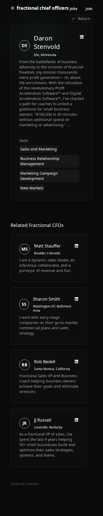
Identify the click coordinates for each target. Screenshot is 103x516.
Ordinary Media (25, 483)
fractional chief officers (43, 8)
